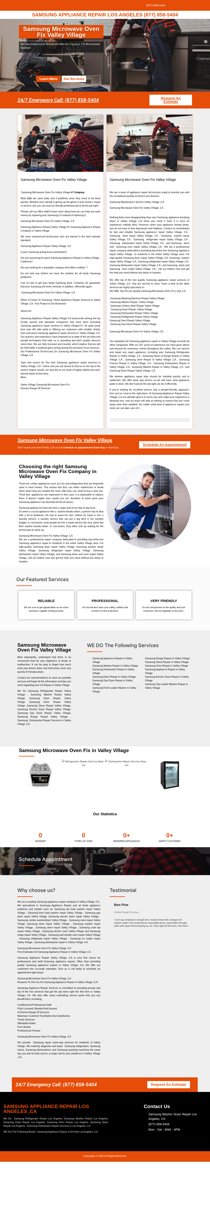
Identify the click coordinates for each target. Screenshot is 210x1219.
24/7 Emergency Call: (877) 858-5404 (58, 100)
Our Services (73, 79)
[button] (112, 916)
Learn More (48, 79)
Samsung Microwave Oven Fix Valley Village (65, 440)
